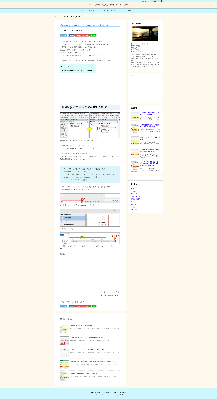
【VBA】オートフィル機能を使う (81, 325)
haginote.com (115, 295)
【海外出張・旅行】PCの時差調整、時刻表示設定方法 (150, 150)
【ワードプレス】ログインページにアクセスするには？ (89, 349)
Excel (132, 188)
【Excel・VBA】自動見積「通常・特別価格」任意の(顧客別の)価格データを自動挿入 (149, 164)
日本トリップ (135, 210)
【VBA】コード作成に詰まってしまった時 (84, 373)
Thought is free (118, 395)
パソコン (66, 17)
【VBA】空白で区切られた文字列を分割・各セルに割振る (149, 126)
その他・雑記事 (135, 199)
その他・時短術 (135, 196)
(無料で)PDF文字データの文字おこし (150, 138)
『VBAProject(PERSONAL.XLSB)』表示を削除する (78, 70)
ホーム (59, 17)
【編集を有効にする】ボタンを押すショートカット (87, 337)
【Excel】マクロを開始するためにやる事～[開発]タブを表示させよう (93, 361)
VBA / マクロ (76, 17)
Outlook (133, 191)
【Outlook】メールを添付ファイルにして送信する (149, 113)
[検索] (161, 1)
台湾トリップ (135, 204)
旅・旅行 (133, 207)
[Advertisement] (90, 89)
